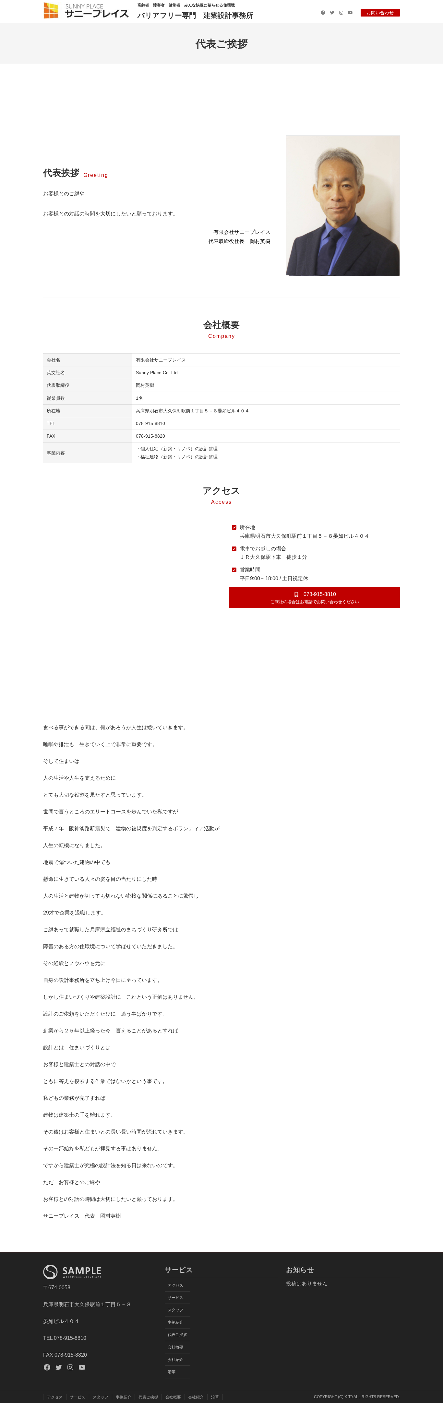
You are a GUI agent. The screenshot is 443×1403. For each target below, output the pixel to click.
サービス (175, 1297)
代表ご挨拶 (177, 1334)
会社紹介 (175, 1359)
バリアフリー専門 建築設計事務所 (195, 15)
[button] (314, 597)
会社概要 (175, 1347)
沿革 (171, 1372)
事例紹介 (175, 1322)
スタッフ (175, 1310)
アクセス (175, 1285)
